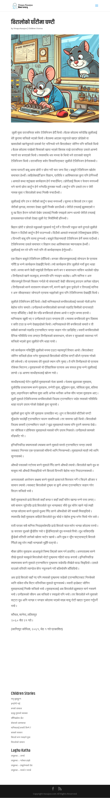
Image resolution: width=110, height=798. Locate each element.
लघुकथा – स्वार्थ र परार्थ (21, 770)
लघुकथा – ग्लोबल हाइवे (20, 761)
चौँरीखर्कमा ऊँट (17, 718)
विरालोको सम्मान (18, 742)
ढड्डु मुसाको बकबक (19, 713)
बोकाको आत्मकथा (18, 723)
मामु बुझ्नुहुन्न (16, 699)
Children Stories (35, 28)
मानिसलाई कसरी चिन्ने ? (21, 728)
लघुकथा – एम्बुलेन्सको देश (21, 765)
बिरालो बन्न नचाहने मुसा (20, 737)
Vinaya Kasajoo (20, 28)
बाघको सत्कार (16, 733)
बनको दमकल (16, 709)
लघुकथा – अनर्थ (18, 756)
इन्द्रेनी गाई (15, 704)
